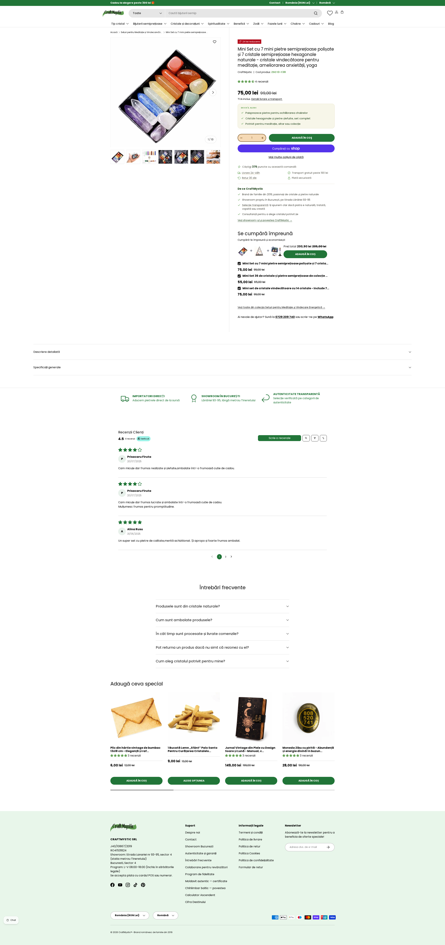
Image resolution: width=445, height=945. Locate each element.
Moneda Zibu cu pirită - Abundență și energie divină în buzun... (308, 749)
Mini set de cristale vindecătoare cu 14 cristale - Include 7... (285, 288)
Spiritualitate (216, 24)
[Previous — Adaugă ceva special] (341, 730)
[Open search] (306, 438)
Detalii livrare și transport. (266, 99)
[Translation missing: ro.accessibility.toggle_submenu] (127, 24)
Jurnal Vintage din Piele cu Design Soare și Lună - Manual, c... (250, 749)
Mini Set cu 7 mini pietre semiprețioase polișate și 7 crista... (285, 263)
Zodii (256, 24)
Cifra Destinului (195, 902)
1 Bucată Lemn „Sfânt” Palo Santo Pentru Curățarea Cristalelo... (192, 749)
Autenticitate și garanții (200, 853)
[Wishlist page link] (330, 13)
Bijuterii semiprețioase (147, 24)
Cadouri (314, 24)
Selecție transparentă (255, 205)
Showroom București (199, 846)
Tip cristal (118, 24)
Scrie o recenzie (279, 438)
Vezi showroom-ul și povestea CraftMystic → (265, 220)
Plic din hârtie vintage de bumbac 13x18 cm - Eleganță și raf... (135, 749)
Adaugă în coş (302, 137)
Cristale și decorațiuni (185, 24)
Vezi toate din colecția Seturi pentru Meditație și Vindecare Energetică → (281, 307)
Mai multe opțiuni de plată (286, 157)
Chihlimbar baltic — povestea (205, 888)
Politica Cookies (249, 853)
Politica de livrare (250, 839)
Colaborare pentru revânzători (206, 867)
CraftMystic (245, 72)
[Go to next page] (232, 556)
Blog (331, 24)
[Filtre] (314, 438)
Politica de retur (249, 846)
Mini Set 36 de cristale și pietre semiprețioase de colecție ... (284, 276)
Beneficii (239, 24)
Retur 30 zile (249, 178)
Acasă (114, 32)
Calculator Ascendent (200, 895)
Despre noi (192, 833)
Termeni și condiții (251, 833)
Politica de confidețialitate (256, 860)
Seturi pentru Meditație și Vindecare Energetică (142, 32)
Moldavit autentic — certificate (206, 881)
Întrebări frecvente (198, 860)
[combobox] (225, 13)
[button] (342, 12)
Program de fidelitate (199, 874)
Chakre (296, 24)
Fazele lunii (275, 24)
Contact (274, 3)
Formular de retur (251, 867)
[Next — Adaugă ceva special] (341, 721)
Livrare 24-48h (251, 173)
